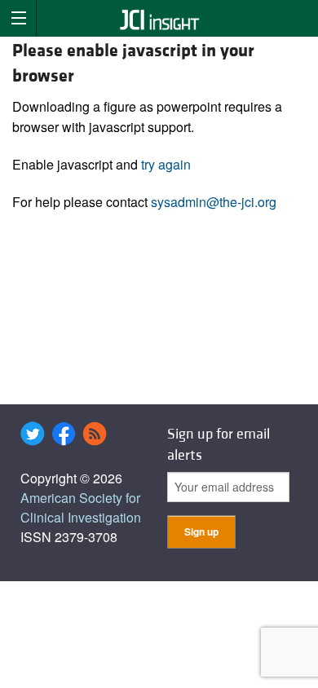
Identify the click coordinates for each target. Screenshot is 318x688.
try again (166, 164)
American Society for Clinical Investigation (80, 507)
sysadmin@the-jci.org (213, 201)
